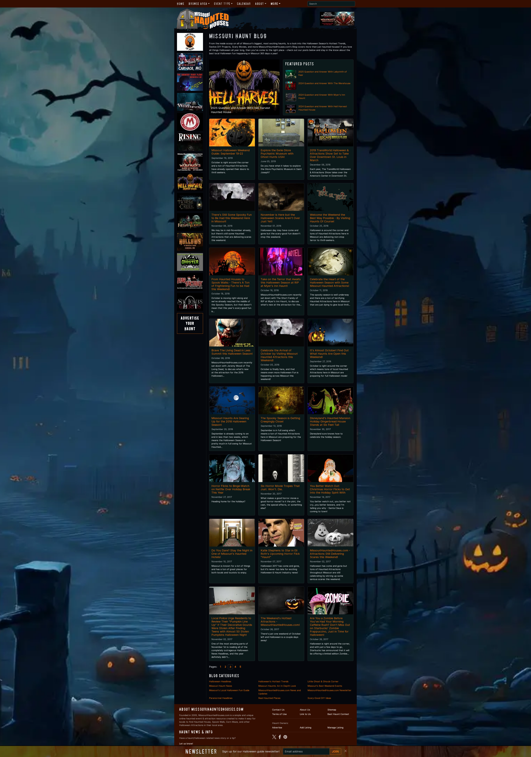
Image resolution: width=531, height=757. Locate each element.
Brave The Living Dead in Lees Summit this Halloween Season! (232, 352)
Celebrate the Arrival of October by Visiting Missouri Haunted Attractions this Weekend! (279, 355)
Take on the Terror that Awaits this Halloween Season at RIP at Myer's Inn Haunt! (281, 283)
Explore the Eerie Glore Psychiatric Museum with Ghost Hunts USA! (277, 154)
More (274, 4)
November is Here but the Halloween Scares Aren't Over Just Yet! (280, 218)
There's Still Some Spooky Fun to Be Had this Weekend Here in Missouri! (231, 218)
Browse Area (198, 4)
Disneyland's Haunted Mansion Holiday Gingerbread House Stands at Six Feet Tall (330, 421)
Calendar (244, 4)
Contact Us (278, 709)
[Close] (345, 751)
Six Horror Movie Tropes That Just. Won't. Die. (280, 487)
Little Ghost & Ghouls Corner (323, 681)
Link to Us (305, 714)
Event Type (222, 4)
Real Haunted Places (269, 698)
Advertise (277, 727)
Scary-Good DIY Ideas (319, 698)
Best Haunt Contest (338, 714)
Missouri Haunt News (220, 685)
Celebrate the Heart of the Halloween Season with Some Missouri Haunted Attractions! (329, 283)
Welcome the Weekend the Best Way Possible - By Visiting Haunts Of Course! (330, 218)
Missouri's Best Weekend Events (325, 685)
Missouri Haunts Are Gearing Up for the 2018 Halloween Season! (230, 421)
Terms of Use (279, 714)
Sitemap (331, 709)
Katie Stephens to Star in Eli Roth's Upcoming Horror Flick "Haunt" (280, 554)
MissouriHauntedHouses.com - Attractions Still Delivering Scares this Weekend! (330, 554)
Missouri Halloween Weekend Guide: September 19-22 (230, 152)
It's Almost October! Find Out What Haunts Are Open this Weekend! (329, 354)
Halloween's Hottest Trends (273, 681)
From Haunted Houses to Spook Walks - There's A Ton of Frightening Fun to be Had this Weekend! (230, 284)
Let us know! (186, 743)
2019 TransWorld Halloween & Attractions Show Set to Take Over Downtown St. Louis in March (329, 155)
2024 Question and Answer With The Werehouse (324, 83)
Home (180, 4)
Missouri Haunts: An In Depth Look (277, 685)
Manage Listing (335, 727)
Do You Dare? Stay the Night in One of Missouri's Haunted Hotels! (231, 554)
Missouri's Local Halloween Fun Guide (229, 690)
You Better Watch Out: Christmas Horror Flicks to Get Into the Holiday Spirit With (330, 489)
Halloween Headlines (220, 681)
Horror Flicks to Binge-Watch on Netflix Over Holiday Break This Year (230, 489)
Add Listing (305, 727)
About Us (305, 709)
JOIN (335, 751)
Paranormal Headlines (220, 698)
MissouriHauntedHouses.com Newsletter (329, 690)
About (259, 4)
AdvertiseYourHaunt (190, 323)
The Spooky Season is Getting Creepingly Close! (280, 419)
